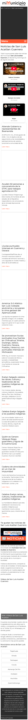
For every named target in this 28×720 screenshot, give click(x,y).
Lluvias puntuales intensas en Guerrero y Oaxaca (13, 248)
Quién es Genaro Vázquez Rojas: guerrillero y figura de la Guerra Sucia (12, 440)
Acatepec (14, 674)
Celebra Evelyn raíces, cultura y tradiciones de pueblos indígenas (13, 496)
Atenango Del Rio (14, 669)
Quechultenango (14, 683)
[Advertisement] (14, 24)
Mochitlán (14, 678)
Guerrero (7, 8)
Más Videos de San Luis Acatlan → (12, 616)
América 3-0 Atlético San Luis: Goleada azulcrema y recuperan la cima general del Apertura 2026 (13, 308)
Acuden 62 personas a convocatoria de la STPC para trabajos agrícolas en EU (13, 187)
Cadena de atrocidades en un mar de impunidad (13, 469)
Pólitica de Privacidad (7, 718)
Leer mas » (6, 147)
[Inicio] (2, 8)
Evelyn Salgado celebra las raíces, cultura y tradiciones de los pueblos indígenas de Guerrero (13, 382)
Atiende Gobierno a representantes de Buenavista (11, 128)
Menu (4, 41)
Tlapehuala (14, 651)
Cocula (14, 665)
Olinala (14, 656)
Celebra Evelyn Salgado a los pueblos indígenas (13, 412)
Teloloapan (14, 660)
